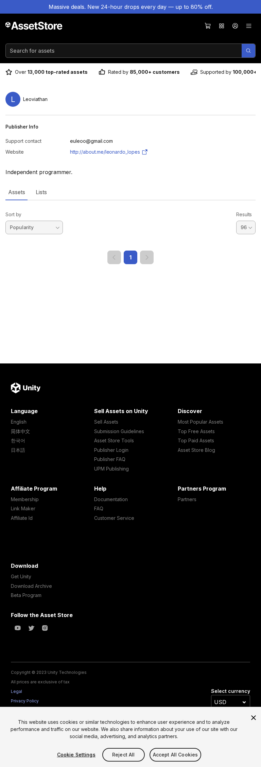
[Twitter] (31, 628)
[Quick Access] (221, 26)
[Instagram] (45, 628)
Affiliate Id (22, 518)
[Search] (248, 50)
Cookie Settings (76, 754)
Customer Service (114, 518)
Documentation (111, 499)
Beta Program (26, 595)
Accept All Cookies (175, 754)
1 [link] (130, 257)
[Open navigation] (249, 26)
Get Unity (21, 576)
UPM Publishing (111, 469)
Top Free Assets (196, 431)
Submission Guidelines (119, 431)
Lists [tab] (41, 192)
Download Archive (31, 586)
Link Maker (23, 508)
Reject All (123, 754)
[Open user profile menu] (235, 26)
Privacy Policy (25, 700)
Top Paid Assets (196, 440)
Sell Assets (106, 422)
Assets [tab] (16, 192)
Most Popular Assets (200, 422)
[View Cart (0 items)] (208, 26)
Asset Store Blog (196, 450)
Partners (187, 499)
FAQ (98, 508)
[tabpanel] (130, 232)
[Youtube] (17, 628)
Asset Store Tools (114, 440)
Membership (25, 499)
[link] (114, 257)
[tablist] (130, 192)
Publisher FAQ (109, 459)
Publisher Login (111, 450)
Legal (16, 691)
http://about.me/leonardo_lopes (105, 152)
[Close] (253, 717)
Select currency (230, 691)
